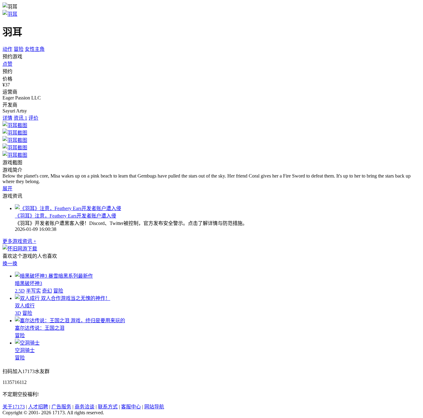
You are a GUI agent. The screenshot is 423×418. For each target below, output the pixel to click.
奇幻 (47, 290)
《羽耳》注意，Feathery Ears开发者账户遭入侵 (65, 215)
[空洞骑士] (27, 342)
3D (18, 313)
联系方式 (108, 406)
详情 (7, 118)
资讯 (20, 118)
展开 (7, 188)
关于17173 (13, 406)
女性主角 (35, 49)
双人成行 (25, 305)
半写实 (33, 290)
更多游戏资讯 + (19, 241)
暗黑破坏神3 (28, 283)
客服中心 (131, 406)
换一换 (9, 263)
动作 (7, 49)
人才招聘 (38, 406)
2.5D (20, 290)
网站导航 (154, 406)
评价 (33, 118)
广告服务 (61, 406)
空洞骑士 (25, 350)
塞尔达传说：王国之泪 (39, 328)
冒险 (19, 49)
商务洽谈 (84, 406)
